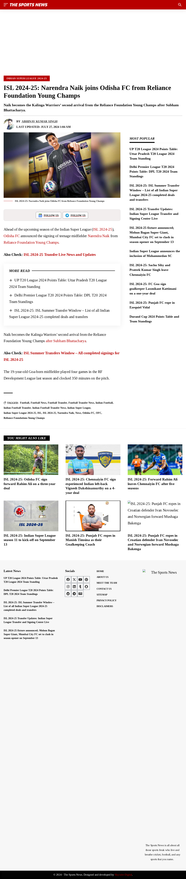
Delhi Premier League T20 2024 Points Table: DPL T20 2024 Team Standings (153, 171)
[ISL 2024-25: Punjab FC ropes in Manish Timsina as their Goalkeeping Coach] (93, 516)
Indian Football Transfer (17, 408)
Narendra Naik (99, 236)
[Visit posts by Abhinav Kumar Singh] (9, 124)
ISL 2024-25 (102, 229)
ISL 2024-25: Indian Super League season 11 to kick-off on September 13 (30, 540)
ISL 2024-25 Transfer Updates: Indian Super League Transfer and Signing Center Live (154, 213)
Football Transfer (57, 402)
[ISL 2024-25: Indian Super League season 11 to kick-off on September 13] (31, 516)
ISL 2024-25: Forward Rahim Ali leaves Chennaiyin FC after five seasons (152, 483)
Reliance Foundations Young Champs (24, 418)
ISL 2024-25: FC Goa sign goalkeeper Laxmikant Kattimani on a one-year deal (153, 288)
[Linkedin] (74, 586)
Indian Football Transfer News (49, 408)
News (78, 413)
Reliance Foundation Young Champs (31, 242)
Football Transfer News (81, 402)
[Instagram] (68, 586)
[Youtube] (80, 579)
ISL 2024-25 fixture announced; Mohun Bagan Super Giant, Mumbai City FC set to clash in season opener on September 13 (29, 634)
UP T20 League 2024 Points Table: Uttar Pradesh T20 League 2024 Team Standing (154, 153)
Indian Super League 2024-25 (27, 78)
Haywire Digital (123, 874)
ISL (39, 413)
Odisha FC (12, 236)
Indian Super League (78, 408)
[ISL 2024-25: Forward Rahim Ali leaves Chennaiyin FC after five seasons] (155, 459)
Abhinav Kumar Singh (39, 121)
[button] (7, 4)
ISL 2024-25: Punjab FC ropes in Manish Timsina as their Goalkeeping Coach (90, 540)
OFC (98, 413)
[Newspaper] (80, 593)
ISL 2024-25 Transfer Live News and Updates (60, 254)
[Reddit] (68, 593)
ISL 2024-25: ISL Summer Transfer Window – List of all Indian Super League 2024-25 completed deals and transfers (29, 606)
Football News (38, 402)
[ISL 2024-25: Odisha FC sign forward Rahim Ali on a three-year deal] (31, 459)
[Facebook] (68, 579)
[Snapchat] (86, 586)
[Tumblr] (80, 586)
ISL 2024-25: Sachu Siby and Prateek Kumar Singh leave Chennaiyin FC (150, 269)
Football (24, 402)
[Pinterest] (86, 579)
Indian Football (104, 402)
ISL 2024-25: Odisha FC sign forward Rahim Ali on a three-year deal (29, 483)
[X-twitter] (74, 579)
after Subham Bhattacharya (66, 341)
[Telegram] (74, 593)
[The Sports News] (29, 4)
